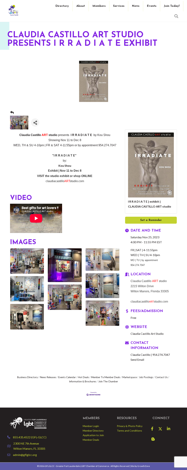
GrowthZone (143, 466)
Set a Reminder (151, 220)
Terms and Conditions (129, 430)
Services (118, 6)
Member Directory (93, 430)
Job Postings (146, 377)
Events (151, 6)
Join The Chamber (108, 381)
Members (99, 6)
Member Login (91, 426)
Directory (62, 6)
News (135, 6)
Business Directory (27, 377)
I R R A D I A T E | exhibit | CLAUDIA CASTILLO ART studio (149, 204)
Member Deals (91, 439)
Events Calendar (67, 377)
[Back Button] (12, 113)
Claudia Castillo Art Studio (147, 333)
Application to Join (93, 435)
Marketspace (129, 377)
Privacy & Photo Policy (129, 426)
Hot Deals (83, 377)
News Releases (48, 377)
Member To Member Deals (105, 377)
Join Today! (172, 6)
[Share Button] (35, 122)
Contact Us (161, 377)
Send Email (137, 359)
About (80, 6)
